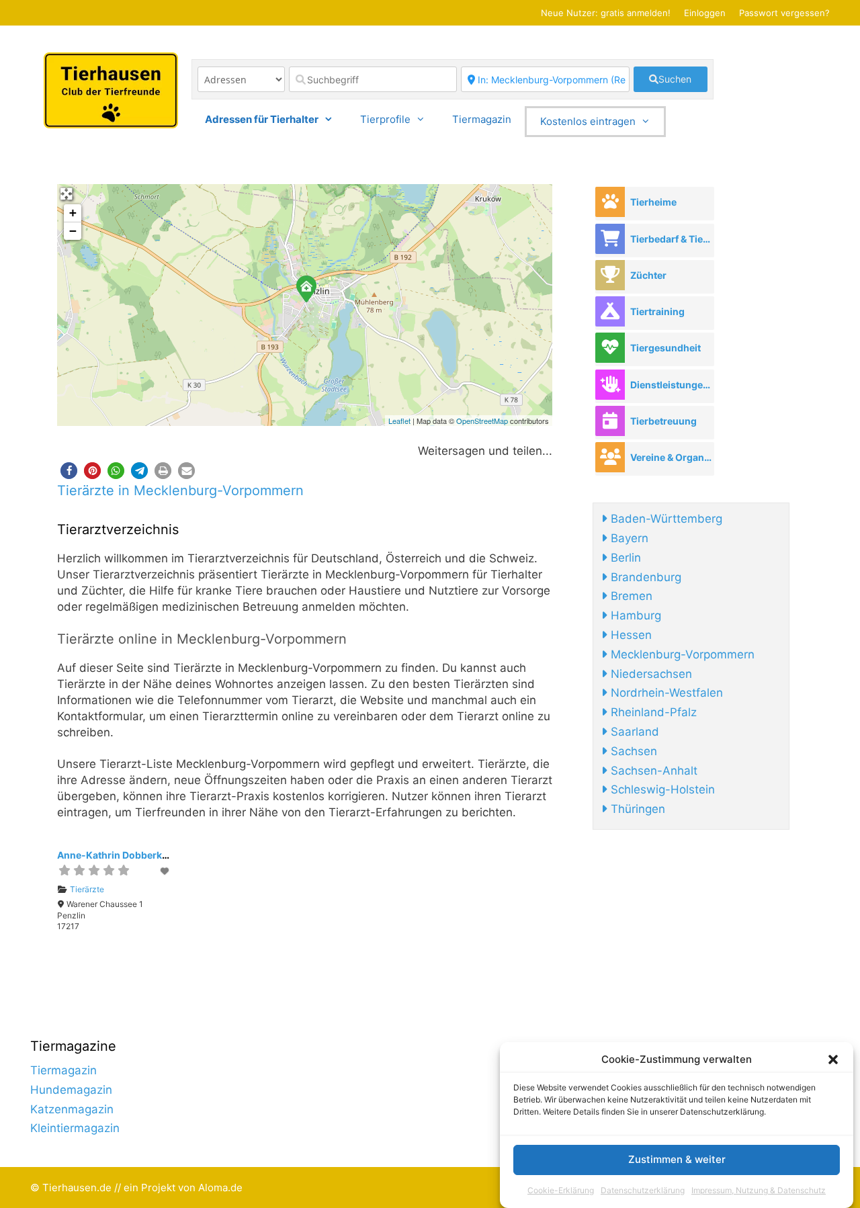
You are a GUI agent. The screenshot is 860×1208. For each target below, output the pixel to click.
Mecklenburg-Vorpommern (681, 654)
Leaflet (399, 420)
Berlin (624, 557)
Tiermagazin (481, 119)
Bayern (627, 538)
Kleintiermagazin (75, 1128)
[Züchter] (610, 275)
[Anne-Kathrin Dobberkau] (305, 288)
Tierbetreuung (663, 421)
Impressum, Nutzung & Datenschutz (758, 1190)
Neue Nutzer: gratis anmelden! (606, 12)
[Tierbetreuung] (610, 421)
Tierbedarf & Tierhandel (672, 239)
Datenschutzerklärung (643, 1190)
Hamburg (634, 615)
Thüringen (636, 809)
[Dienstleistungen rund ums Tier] (610, 385)
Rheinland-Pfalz (652, 712)
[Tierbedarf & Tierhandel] (610, 239)
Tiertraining (657, 311)
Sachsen (632, 751)
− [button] (73, 231)
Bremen (629, 596)
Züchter (648, 275)
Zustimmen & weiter (677, 1160)
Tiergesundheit (665, 347)
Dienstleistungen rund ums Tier (672, 384)
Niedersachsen (649, 674)
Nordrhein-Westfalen (665, 692)
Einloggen (705, 12)
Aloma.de (220, 1187)
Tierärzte (87, 889)
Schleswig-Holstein (661, 789)
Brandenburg (644, 577)
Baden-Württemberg (664, 518)
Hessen (629, 635)
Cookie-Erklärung (560, 1190)
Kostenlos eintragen (588, 121)
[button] (833, 1059)
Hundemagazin (71, 1089)
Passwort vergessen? (784, 12)
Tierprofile (385, 119)
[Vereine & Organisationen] (610, 457)
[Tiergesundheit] (610, 348)
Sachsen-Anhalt (652, 770)
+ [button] (73, 213)
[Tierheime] (610, 202)
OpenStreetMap (482, 420)
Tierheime (653, 202)
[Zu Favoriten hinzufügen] (165, 871)
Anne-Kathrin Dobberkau (115, 855)
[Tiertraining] (610, 311)
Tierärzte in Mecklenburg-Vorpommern (180, 490)
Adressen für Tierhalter (261, 119)
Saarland (633, 731)
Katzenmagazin (72, 1109)
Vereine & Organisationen (672, 457)
